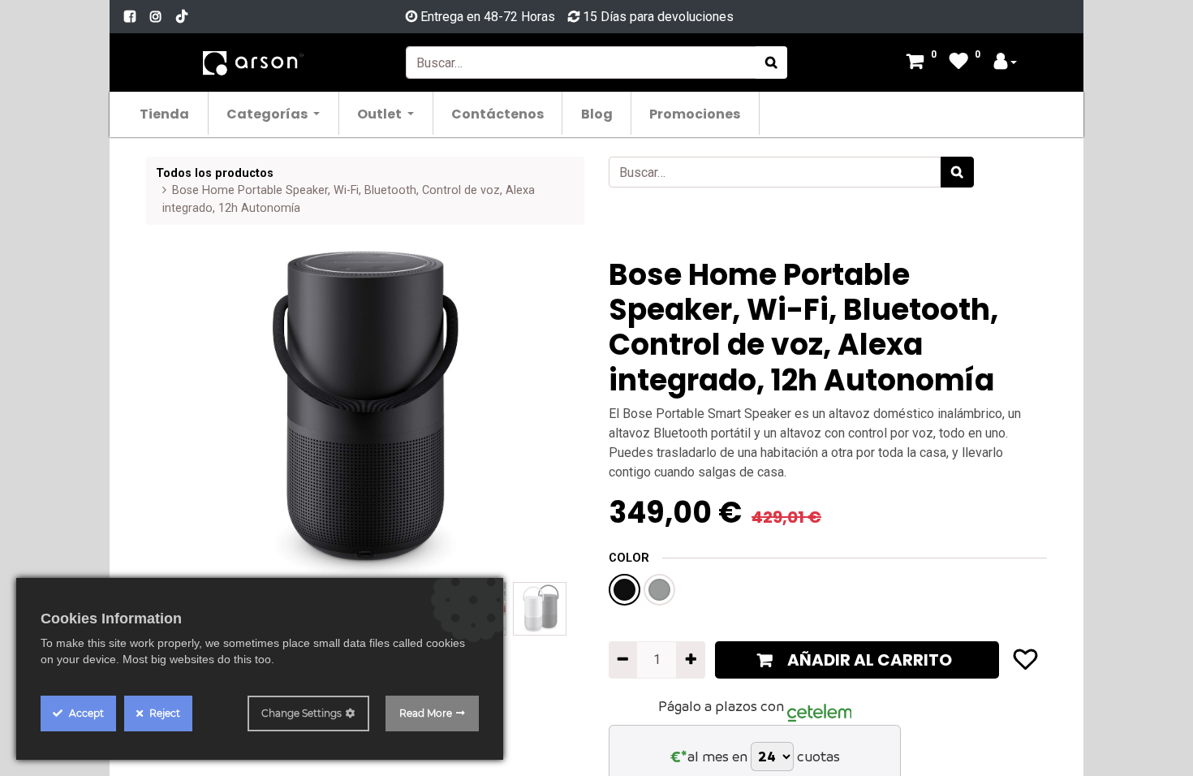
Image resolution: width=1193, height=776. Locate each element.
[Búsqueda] (771, 62)
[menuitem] (165, 113)
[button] (179, 413)
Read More (425, 713)
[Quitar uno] (623, 660)
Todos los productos (214, 173)
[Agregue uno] (690, 660)
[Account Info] (1005, 63)
